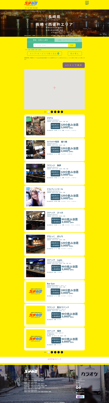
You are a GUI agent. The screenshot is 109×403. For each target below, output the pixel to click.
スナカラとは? (79, 379)
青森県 (25, 380)
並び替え (74, 53)
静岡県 (39, 385)
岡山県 (32, 388)
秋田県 (35, 380)
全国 (28, 7)
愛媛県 (32, 390)
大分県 (39, 391)
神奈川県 (42, 383)
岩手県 (29, 380)
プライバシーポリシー (80, 383)
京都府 (29, 387)
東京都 (39, 383)
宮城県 (32, 380)
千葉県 (35, 383)
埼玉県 (32, 383)
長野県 (35, 382)
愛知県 (42, 385)
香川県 (29, 390)
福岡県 (25, 391)
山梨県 (32, 382)
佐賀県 (29, 391)
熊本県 (35, 391)
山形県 (39, 380)
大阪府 (39, 387)
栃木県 (29, 383)
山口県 (39, 388)
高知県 (35, 390)
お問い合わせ (78, 385)
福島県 (42, 380)
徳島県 (25, 390)
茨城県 (25, 383)
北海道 (25, 379)
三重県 (45, 385)
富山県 (25, 385)
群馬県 (29, 382)
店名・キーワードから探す (68, 40)
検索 (71, 45)
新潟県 (25, 382)
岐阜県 (35, 385)
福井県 (32, 385)
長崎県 (32, 391)
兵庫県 (43, 387)
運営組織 (77, 382)
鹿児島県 (46, 391)
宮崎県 (42, 391)
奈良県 (32, 387)
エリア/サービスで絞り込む (44, 53)
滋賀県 (25, 387)
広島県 (35, 388)
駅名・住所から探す (40, 40)
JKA (50, 402)
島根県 (29, 388)
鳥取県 (25, 388)
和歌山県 (36, 387)
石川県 (29, 385)
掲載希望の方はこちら (80, 380)
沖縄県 (50, 391)
